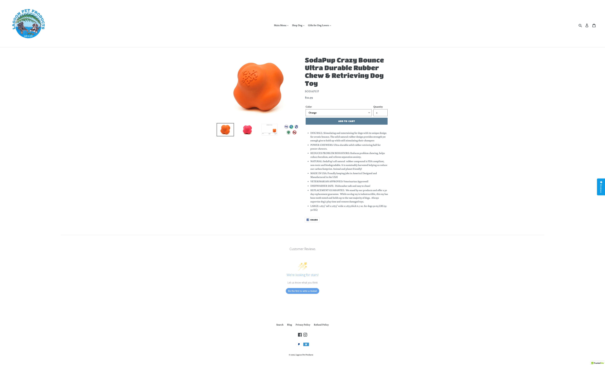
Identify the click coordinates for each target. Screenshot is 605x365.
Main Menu (280, 25)
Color (309, 106)
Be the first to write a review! (302, 290)
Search (279, 324)
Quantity (378, 106)
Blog (289, 324)
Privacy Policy (303, 324)
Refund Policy (321, 324)
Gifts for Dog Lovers (318, 25)
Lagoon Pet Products (304, 354)
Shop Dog (297, 25)
